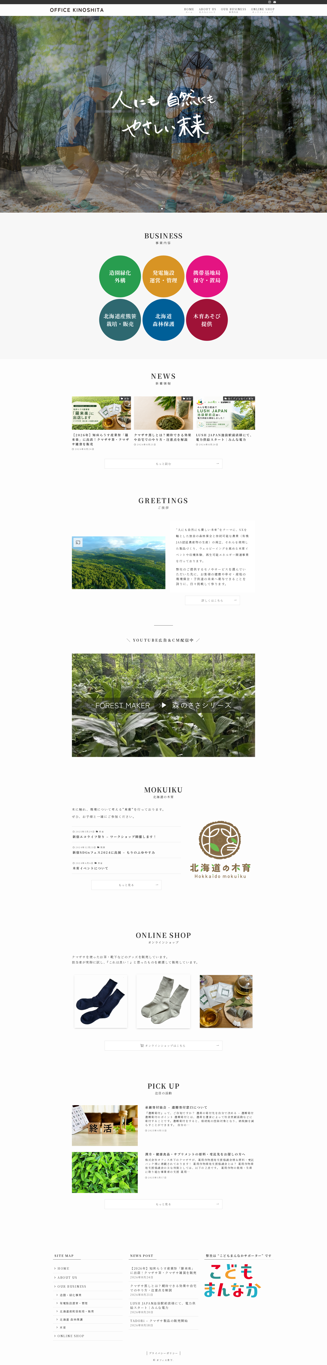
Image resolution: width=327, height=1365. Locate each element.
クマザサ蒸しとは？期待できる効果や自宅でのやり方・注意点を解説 (163, 1290)
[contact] (274, 2)
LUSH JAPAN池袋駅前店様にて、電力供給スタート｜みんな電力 (163, 1307)
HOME (63, 1268)
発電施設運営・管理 (74, 1303)
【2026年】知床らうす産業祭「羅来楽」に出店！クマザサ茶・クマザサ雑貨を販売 (163, 1272)
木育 (63, 1327)
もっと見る (126, 885)
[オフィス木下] (77, 10)
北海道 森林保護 (71, 1319)
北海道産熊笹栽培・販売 (77, 1311)
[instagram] (269, 2)
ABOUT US (67, 1277)
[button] (162, 208)
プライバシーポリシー (163, 1353)
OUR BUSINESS (72, 1286)
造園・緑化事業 (71, 1295)
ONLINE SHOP (71, 1336)
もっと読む (163, 464)
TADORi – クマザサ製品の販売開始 (159, 1323)
